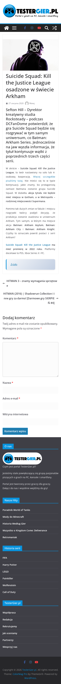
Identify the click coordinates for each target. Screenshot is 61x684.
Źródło (14, 264)
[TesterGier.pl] (6, 28)
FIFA (5, 557)
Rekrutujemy (10, 626)
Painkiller (8, 578)
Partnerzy (8, 640)
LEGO (6, 571)
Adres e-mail (11, 398)
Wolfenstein (9, 585)
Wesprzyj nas (10, 646)
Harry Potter (10, 564)
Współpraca (9, 612)
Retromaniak (10, 537)
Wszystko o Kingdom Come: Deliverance (25, 530)
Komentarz (10, 338)
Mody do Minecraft (13, 516)
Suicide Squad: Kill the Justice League (28, 244)
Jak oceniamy (10, 633)
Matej (32, 103)
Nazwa (8, 383)
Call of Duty (9, 592)
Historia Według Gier (14, 523)
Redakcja (8, 619)
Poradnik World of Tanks (16, 509)
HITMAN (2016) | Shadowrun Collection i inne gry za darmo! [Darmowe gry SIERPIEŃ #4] (28, 298)
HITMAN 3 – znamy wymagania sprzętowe (32, 283)
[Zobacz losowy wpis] (54, 28)
